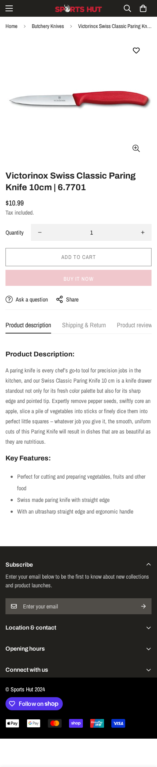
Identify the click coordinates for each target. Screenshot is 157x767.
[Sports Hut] (78, 8)
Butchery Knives (48, 26)
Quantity (14, 232)
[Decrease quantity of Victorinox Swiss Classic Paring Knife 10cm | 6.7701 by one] (39, 232)
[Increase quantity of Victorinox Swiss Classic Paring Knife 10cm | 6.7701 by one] (142, 232)
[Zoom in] (136, 148)
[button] (143, 8)
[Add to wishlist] (136, 51)
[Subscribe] (143, 606)
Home (11, 26)
